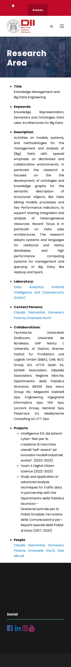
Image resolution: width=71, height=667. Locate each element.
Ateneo (38, 10)
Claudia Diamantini (29, 312)
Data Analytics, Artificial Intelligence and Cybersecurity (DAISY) (39, 292)
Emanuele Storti (38, 318)
